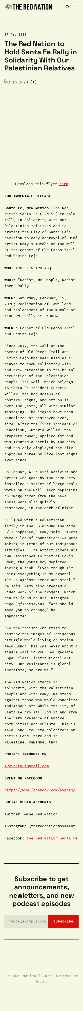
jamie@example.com (41, 921)
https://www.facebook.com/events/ (39, 790)
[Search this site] (67, 7)
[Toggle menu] (76, 7)
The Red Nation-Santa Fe (52, 838)
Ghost (41, 981)
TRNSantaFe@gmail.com (26, 766)
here (63, 184)
